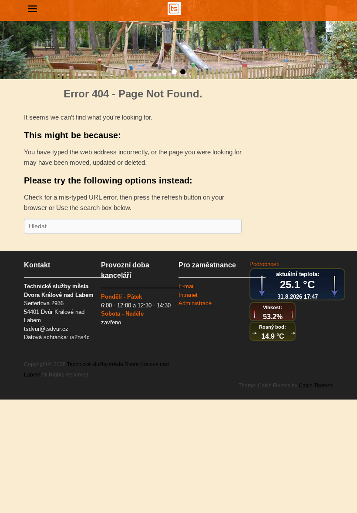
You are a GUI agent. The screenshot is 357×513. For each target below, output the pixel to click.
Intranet (188, 295)
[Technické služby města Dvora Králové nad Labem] (174, 8)
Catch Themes (316, 386)
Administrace (195, 303)
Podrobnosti (264, 264)
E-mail (186, 286)
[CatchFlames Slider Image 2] (178, 39)
